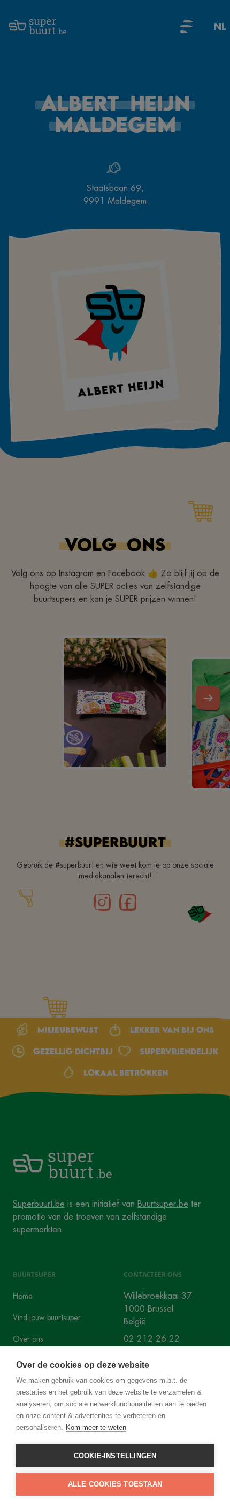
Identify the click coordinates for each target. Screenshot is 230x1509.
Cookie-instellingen (115, 1456)
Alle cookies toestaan (115, 1484)
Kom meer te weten (96, 1427)
